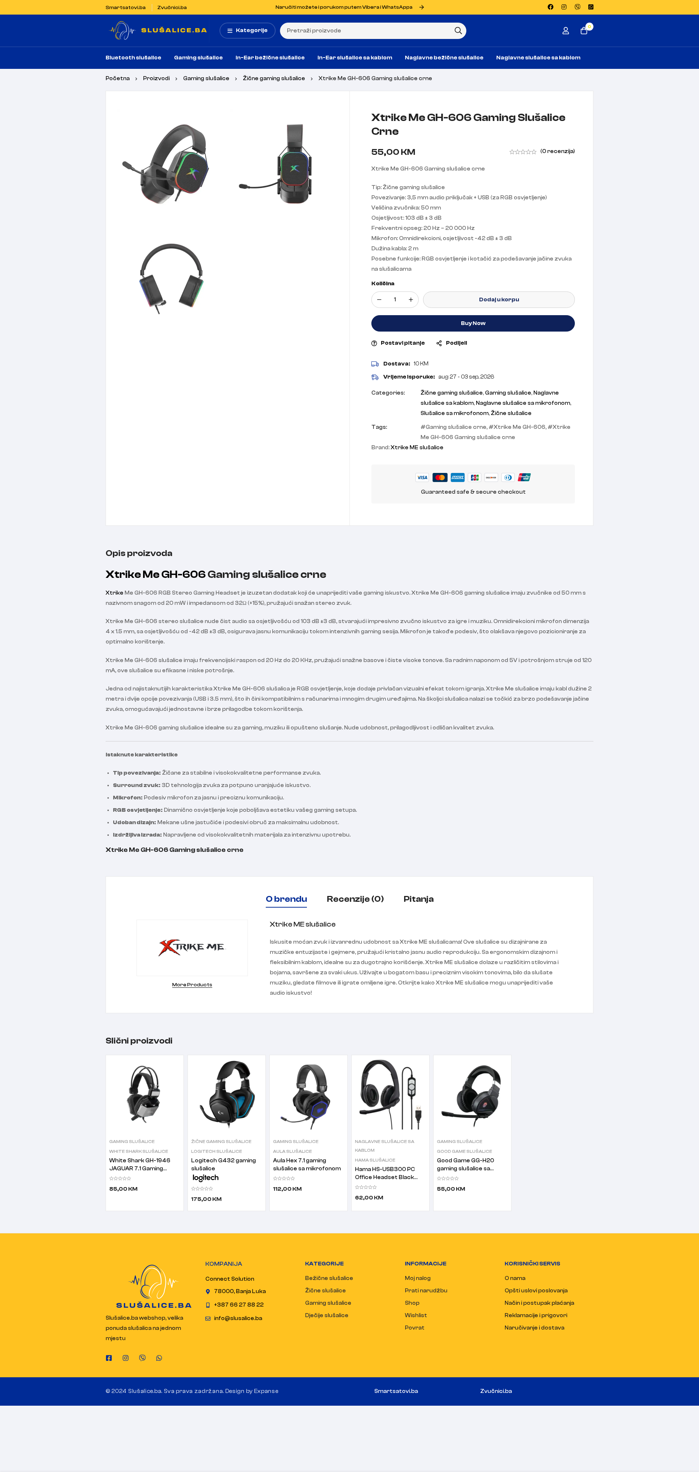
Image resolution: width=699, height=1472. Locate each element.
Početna (118, 78)
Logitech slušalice (216, 1151)
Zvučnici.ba (496, 1391)
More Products (192, 985)
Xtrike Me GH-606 (519, 427)
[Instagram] (125, 1358)
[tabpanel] (349, 959)
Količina (382, 284)
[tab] (286, 899)
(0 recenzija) (557, 151)
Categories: (388, 393)
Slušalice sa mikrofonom (454, 413)
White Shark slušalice (138, 1151)
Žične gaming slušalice (274, 78)
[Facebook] (109, 1358)
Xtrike (114, 593)
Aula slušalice (292, 1151)
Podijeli (456, 343)
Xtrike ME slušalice (417, 448)
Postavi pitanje (403, 343)
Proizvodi (156, 78)
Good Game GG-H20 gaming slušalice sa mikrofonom (465, 1169)
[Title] (142, 1358)
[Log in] (566, 31)
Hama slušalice (375, 1160)
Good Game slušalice (464, 1151)
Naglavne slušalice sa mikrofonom (523, 403)
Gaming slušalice (206, 78)
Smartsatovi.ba (396, 1391)
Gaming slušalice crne (456, 427)
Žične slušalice (511, 413)
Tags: (379, 427)
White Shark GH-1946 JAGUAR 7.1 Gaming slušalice (139, 1169)
